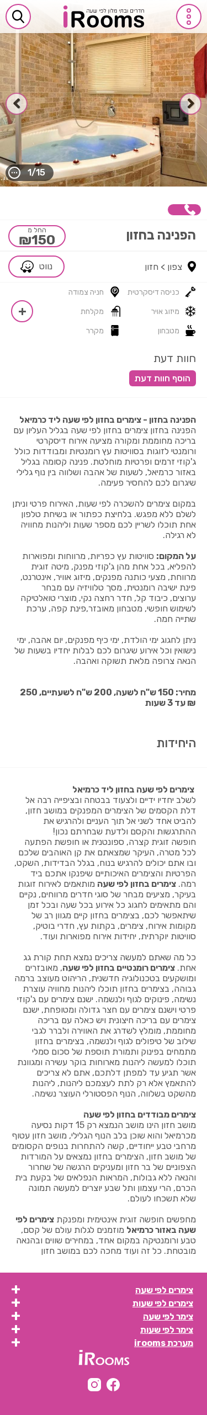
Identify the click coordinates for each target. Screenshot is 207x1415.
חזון (151, 267)
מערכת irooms (163, 1343)
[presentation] (190, 104)
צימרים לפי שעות (162, 1303)
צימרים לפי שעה (164, 1290)
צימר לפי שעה (168, 1316)
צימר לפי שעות (166, 1329)
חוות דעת (174, 358)
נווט (45, 266)
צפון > (171, 267)
